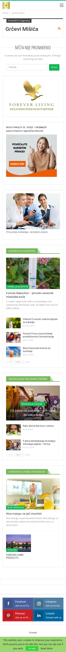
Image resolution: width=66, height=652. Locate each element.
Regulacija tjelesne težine (33, 404)
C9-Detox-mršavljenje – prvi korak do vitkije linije (33, 413)
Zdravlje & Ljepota (17, 287)
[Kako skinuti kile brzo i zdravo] (13, 429)
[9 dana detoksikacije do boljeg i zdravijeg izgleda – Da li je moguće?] (13, 444)
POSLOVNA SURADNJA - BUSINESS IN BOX (27, 232)
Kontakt (33, 632)
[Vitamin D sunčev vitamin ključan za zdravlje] (13, 323)
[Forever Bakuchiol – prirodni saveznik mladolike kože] (33, 273)
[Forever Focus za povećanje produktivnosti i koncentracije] (13, 337)
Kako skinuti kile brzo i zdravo (38, 426)
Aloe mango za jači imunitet (24, 513)
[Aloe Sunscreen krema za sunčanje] (13, 352)
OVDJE (29, 127)
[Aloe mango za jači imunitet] (33, 494)
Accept (32, 648)
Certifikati (12, 550)
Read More (47, 648)
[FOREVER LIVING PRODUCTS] (18, 543)
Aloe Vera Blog (15, 507)
